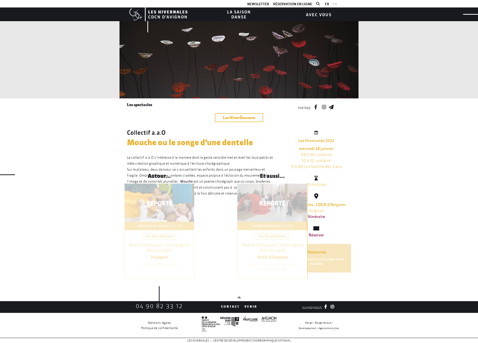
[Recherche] (318, 4)
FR (327, 4)
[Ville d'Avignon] (267, 325)
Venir (250, 306)
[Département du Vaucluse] (248, 325)
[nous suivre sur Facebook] (316, 106)
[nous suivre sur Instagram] (324, 106)
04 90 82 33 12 (159, 306)
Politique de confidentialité (159, 328)
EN (334, 4)
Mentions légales (159, 323)
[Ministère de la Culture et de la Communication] (211, 325)
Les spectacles (139, 104)
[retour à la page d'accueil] (135, 14)
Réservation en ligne (292, 4)
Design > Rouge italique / (318, 323)
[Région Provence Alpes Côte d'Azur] (229, 325)
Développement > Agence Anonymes (319, 328)
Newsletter (258, 4)
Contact (230, 306)
